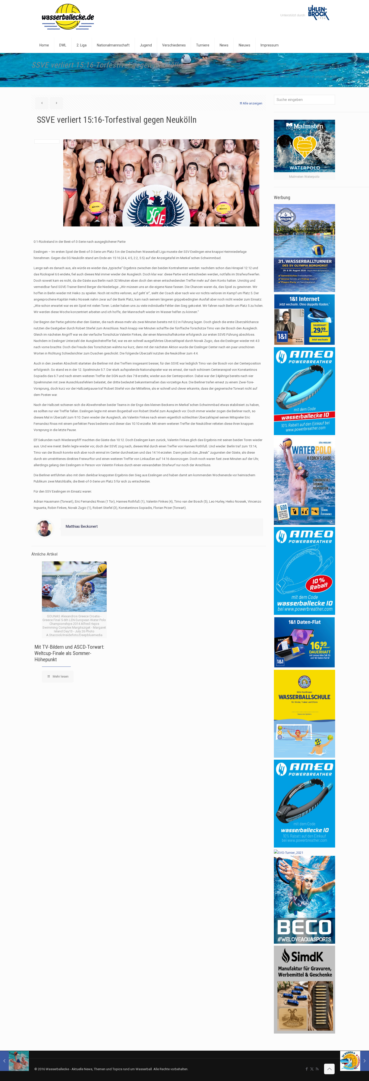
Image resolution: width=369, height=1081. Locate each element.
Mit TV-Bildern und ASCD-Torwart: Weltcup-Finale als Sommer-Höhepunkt (69, 653)
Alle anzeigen (252, 103)
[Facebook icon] (307, 1069)
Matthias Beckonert (82, 526)
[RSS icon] (317, 1069)
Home (281, 64)
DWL (298, 64)
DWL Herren (320, 64)
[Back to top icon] (329, 1069)
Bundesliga (292, 70)
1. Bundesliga (319, 70)
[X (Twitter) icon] (312, 1069)
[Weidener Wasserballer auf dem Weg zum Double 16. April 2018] (354, 1061)
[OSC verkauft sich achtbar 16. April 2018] (14, 1061)
